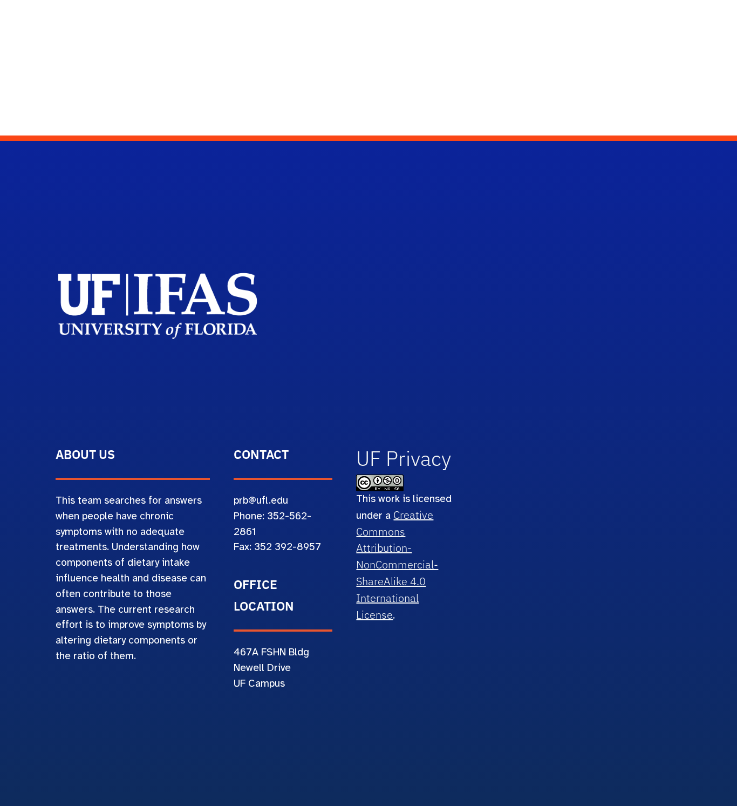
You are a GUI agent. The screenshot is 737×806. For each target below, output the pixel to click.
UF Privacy (403, 458)
